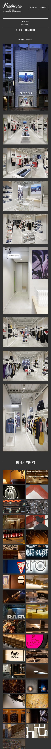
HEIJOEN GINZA (25, 21)
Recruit (44, 7)
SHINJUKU (28, 39)
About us (33, 7)
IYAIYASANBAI (25, 24)
